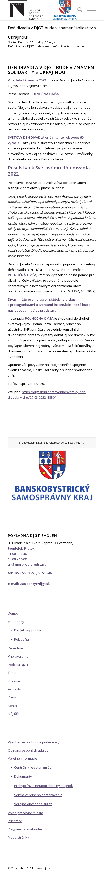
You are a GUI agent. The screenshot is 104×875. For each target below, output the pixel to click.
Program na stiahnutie (25, 829)
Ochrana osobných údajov (28, 750)
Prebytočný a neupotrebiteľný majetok (43, 785)
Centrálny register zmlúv (32, 767)
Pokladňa (21, 639)
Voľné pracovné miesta (25, 813)
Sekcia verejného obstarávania (38, 795)
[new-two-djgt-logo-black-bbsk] (43, 10)
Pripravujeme (18, 656)
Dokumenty (23, 776)
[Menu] (89, 10)
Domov (13, 613)
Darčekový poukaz (28, 630)
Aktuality (14, 689)
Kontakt (14, 705)
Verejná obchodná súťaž (33, 804)
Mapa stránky (18, 837)
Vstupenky (16, 621)
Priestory (15, 821)
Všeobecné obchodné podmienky (33, 742)
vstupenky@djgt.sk (35, 583)
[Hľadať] (77, 10)
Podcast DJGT (18, 664)
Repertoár (15, 648)
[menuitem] (77, 10)
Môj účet (14, 713)
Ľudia (12, 672)
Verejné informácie (22, 758)
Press (12, 697)
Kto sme (14, 681)
